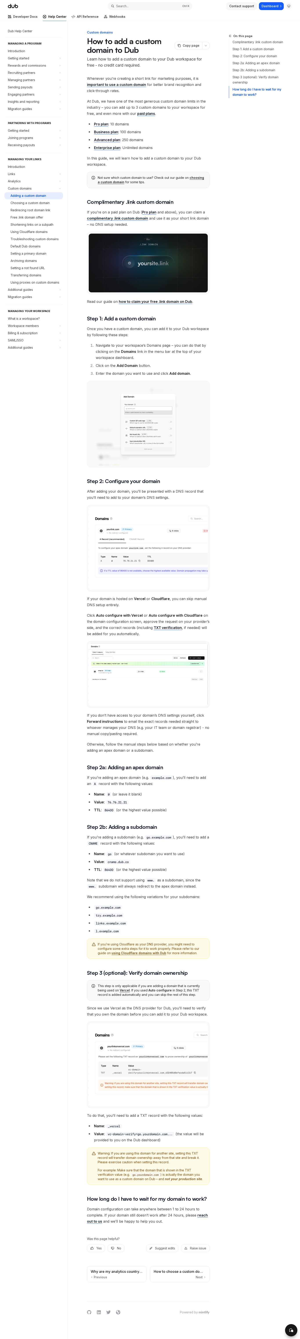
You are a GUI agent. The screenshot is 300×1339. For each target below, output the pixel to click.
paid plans (146, 113)
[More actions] (206, 45)
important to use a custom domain (116, 84)
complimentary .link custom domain (117, 218)
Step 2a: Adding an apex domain (256, 63)
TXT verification (168, 627)
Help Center (57, 16)
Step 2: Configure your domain (255, 56)
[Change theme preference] (289, 6)
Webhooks (117, 16)
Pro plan (149, 212)
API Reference (88, 16)
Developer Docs (25, 16)
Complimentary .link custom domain (258, 42)
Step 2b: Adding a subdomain (254, 70)
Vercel (125, 990)
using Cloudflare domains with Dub (139, 953)
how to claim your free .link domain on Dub (155, 301)
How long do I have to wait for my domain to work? (257, 91)
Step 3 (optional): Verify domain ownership (255, 79)
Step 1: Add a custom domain (253, 49)
